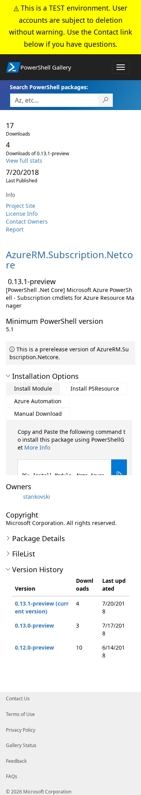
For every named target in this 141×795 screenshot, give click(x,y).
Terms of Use (20, 714)
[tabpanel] (72, 459)
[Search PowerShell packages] (105, 100)
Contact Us (18, 698)
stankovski (36, 496)
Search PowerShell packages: (49, 87)
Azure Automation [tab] (37, 401)
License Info (22, 213)
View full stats (24, 160)
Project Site (20, 205)
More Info (37, 447)
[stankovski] (14, 496)
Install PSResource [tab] (94, 388)
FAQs (11, 776)
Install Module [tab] (33, 388)
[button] (8, 376)
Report (15, 229)
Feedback (16, 761)
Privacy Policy (20, 730)
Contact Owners (27, 221)
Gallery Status (21, 745)
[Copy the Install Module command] (119, 474)
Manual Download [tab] (38, 413)
